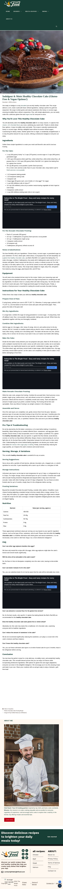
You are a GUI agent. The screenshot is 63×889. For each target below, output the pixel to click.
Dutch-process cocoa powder (16, 170)
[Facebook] (23, 850)
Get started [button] (52, 837)
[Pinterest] (23, 854)
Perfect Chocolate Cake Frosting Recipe (13, 710)
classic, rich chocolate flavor (11, 125)
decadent (24, 105)
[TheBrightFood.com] (12, 4)
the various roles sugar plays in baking (21, 444)
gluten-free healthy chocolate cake (14, 258)
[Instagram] (26, 850)
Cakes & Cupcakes (8, 708)
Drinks (44, 11)
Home (8, 11)
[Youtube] (26, 857)
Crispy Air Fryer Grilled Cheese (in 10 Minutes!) (15, 712)
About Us (9, 19)
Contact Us (50, 883)
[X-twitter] (23, 857)
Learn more (9, 819)
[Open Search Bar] (56, 26)
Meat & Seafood (31, 11)
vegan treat (28, 114)
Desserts (16, 11)
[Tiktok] (26, 854)
